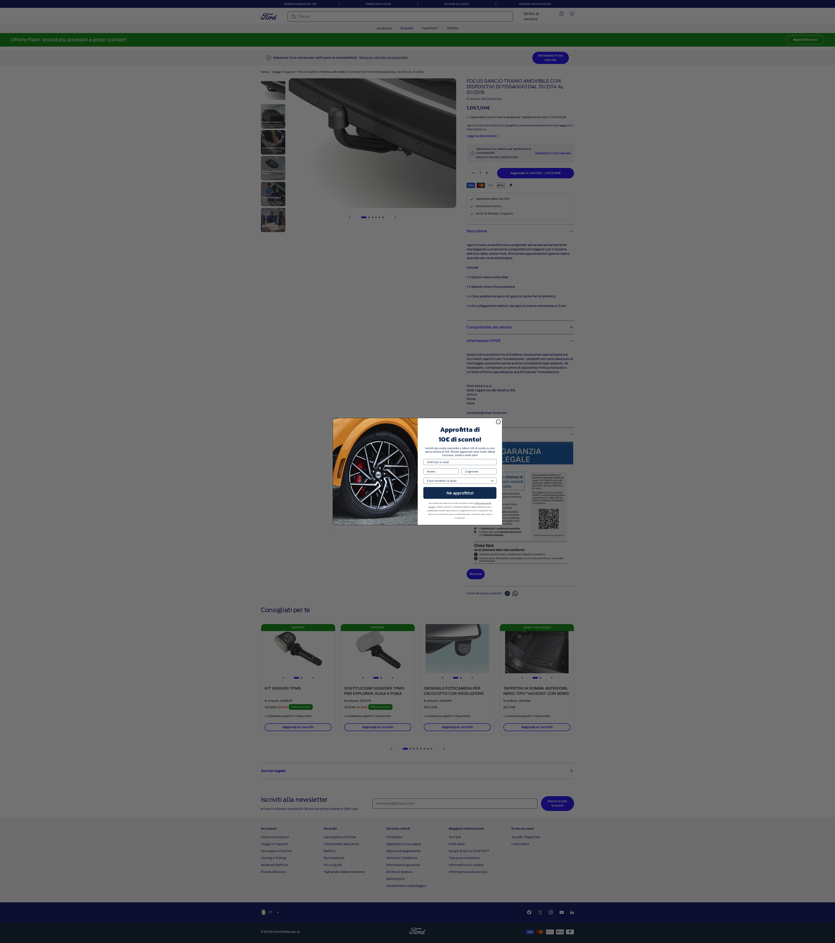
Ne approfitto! (460, 493)
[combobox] (458, 481)
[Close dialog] (498, 422)
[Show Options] (492, 481)
